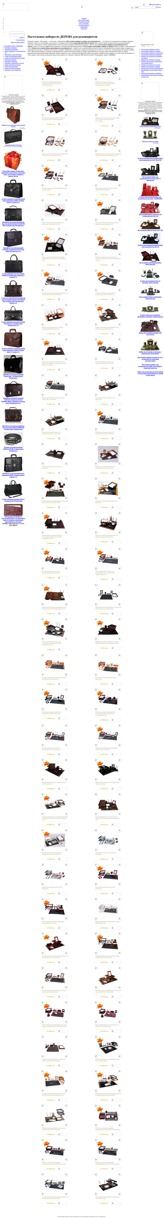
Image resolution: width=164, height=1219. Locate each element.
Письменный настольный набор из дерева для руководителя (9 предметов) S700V (55, 293)
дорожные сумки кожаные (13, 54)
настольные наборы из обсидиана (152, 53)
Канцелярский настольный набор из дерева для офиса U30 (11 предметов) (107, 956)
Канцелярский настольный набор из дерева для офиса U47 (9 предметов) (54, 678)
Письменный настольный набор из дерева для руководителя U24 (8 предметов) (108, 607)
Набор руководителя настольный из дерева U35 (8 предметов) (107, 783)
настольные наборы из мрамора (151, 54)
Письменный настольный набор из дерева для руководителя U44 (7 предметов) (55, 956)
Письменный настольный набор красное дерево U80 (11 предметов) (53, 922)
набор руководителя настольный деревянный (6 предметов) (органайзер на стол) (54, 154)
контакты (84, 28)
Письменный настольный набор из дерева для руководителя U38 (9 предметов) (55, 501)
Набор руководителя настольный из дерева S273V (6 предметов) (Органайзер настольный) (107, 119)
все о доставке (84, 23)
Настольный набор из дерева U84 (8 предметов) (105, 887)
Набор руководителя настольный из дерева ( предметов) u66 (54, 188)
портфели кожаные (11, 48)
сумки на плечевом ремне (13, 56)
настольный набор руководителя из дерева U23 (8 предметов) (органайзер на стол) (54, 1094)
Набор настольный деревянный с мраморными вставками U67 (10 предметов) (107, 1128)
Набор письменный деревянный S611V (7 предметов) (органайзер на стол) (106, 536)
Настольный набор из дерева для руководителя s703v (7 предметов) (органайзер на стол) (104, 573)
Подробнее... (23, 127)
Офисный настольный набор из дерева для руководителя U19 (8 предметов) (54, 1128)
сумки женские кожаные (12, 68)
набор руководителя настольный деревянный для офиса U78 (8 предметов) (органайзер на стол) (54, 818)
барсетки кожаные (10, 59)
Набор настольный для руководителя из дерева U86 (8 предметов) (106, 188)
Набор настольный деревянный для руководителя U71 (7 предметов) (105, 467)
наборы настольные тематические (152, 68)
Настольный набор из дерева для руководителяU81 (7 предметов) (104, 362)
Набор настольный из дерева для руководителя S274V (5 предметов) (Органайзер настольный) (105, 83)
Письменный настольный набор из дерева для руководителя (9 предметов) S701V (108, 1094)
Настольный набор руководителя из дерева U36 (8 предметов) (54, 783)
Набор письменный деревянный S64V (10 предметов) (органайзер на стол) (106, 328)
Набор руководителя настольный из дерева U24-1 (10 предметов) (107, 1059)
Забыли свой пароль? (18, 42)
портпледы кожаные (11, 66)
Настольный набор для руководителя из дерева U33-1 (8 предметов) (106, 1025)
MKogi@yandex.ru (155, 4)
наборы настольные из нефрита (151, 73)
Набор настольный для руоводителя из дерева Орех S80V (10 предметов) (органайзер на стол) (108, 258)
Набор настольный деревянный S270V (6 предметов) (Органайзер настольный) (53, 118)
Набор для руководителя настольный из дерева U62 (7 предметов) (53, 398)
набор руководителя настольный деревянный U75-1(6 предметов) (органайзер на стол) (108, 154)
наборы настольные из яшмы (150, 66)
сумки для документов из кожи (15, 58)
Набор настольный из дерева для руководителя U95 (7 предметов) (51, 712)
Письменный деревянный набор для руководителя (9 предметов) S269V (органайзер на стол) (52, 537)
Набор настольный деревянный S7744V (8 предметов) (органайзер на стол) (107, 223)
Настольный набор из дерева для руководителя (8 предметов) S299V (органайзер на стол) (52, 643)
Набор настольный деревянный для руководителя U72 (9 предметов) (52, 853)
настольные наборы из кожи (150, 49)
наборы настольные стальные (150, 59)
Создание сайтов (76, 1217)
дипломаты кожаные (11, 49)
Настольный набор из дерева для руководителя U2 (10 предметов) (51, 748)
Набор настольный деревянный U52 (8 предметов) (106, 501)
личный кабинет (84, 25)
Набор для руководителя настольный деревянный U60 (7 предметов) (52, 328)
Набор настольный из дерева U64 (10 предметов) (105, 853)
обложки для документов (13, 70)
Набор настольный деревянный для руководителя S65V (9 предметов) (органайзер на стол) (52, 83)
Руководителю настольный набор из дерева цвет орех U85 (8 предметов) (54, 991)
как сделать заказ (83, 20)
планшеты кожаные (11, 61)
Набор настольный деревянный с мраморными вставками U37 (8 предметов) (107, 1163)
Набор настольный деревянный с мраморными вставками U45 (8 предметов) (54, 1163)
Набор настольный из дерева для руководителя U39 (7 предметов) (51, 432)
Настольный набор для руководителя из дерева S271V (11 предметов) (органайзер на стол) (107, 818)
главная (83, 18)
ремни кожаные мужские (13, 65)
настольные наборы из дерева (150, 51)
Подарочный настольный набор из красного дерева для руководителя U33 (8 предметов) (54, 1025)
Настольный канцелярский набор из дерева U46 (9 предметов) (107, 922)
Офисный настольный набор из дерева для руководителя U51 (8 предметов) (54, 1059)
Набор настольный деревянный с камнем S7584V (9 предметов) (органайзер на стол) (107, 642)
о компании (84, 27)
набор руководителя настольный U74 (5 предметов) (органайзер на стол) (53, 223)
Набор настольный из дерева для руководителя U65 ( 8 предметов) (104, 432)
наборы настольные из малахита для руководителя (151, 62)
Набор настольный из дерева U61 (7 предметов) (52, 467)
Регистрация (20, 40)
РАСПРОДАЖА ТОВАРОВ (14, 46)
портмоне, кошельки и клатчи (14, 63)
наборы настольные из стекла (150, 65)
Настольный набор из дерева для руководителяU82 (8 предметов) (51, 572)
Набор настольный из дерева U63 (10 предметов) (52, 887)
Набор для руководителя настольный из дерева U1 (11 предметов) (106, 748)
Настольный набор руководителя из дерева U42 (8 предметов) (107, 1197)
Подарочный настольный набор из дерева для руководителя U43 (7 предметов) (108, 991)
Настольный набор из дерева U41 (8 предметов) (105, 398)
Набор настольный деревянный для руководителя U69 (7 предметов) (105, 293)
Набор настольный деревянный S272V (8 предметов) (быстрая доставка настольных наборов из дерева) (54, 363)
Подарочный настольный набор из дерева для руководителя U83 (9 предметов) (55, 1197)
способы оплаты (84, 22)
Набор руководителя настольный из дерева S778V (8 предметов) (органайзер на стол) (54, 607)
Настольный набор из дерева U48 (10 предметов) (105, 678)
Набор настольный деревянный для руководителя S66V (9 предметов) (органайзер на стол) (105, 713)
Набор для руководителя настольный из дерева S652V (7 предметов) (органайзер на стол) (54, 258)
